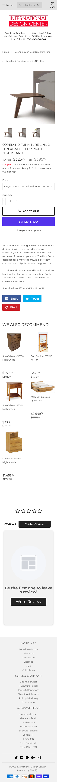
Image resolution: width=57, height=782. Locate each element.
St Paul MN (28, 722)
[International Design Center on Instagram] (39, 758)
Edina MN (28, 739)
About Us (28, 653)
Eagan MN (28, 734)
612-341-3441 (40, 39)
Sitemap (28, 661)
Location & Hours (28, 649)
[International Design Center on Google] (33, 758)
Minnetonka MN (28, 726)
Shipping (7, 164)
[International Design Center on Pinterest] (27, 758)
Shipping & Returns (28, 694)
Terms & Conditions (28, 690)
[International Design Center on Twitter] (16, 758)
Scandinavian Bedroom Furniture (32, 52)
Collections (28, 670)
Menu (9, 5)
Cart (52, 6)
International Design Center (31, 766)
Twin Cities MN (28, 747)
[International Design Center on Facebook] (21, 758)
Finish (5, 180)
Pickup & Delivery (28, 698)
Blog (28, 665)
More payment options (28, 230)
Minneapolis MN (28, 718)
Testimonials (28, 702)
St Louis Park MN (28, 730)
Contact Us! (28, 657)
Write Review (34, 524)
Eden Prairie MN (28, 743)
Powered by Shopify (27, 770)
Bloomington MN (28, 714)
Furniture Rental (28, 685)
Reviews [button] (10, 524)
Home (5, 52)
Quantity (7, 195)
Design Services (28, 681)
